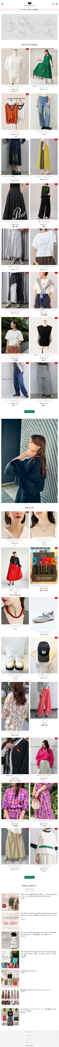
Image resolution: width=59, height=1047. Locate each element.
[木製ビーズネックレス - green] (43, 226)
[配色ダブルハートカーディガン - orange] (14, 780)
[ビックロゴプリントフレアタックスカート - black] (13, 226)
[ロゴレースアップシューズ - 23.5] (13, 680)
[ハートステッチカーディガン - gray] (12, 91)
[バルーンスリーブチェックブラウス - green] (16, 826)
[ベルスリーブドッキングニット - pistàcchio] (45, 871)
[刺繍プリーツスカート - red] (10, 595)
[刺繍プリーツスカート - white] (17, 595)
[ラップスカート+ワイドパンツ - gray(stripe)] (44, 405)
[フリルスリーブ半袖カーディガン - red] (15, 360)
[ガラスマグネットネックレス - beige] (16, 545)
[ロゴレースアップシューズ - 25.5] (16, 680)
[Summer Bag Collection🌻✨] (10, 978)
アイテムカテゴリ (29, 1031)
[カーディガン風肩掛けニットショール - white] (40, 315)
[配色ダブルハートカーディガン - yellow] (16, 780)
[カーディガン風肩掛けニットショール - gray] (42, 315)
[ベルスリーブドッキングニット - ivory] (42, 871)
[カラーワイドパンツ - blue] (43, 725)
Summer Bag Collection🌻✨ (29, 971)
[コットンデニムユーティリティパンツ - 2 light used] (16, 405)
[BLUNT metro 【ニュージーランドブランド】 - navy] (42, 590)
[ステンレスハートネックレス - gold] (43, 545)
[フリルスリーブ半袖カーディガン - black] (16, 360)
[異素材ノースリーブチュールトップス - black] (43, 360)
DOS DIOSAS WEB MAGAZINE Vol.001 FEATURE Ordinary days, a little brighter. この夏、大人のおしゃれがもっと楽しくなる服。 (38, 953)
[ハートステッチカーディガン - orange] (14, 91)
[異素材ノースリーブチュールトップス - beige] (44, 360)
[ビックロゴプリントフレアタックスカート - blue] (16, 226)
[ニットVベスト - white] (14, 136)
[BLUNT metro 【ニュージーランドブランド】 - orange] (47, 590)
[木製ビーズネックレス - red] (44, 226)
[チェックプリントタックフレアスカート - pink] (43, 826)
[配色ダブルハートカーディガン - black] (10, 780)
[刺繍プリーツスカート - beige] (14, 595)
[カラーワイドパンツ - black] (46, 725)
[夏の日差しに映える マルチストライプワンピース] (10, 998)
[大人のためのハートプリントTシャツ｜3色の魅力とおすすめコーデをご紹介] (10, 1017)
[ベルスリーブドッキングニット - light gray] (43, 871)
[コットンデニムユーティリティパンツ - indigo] (13, 405)
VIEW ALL (29, 889)
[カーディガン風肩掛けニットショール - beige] (47, 315)
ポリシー (29, 1039)
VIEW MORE (29, 411)
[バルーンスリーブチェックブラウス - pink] (13, 826)
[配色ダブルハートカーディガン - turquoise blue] (19, 780)
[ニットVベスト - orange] (16, 136)
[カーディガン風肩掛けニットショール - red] (43, 315)
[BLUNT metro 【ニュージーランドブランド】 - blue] (40, 590)
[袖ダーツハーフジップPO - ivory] (44, 780)
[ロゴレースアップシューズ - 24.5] (15, 680)
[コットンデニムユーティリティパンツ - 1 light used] (15, 405)
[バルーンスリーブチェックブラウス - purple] (15, 826)
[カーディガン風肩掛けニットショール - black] (45, 315)
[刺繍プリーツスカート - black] (16, 595)
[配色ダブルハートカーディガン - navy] (17, 780)
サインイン (29, 1042)
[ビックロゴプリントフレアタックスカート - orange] (15, 226)
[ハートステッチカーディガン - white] (16, 91)
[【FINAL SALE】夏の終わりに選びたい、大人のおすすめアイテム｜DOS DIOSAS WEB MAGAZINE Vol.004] (10, 902)
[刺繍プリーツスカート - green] (19, 595)
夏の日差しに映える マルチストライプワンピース (36, 990)
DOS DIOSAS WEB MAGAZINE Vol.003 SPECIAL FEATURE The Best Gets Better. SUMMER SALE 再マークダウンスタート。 (39, 915)
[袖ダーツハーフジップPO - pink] (43, 780)
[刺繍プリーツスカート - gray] (12, 595)
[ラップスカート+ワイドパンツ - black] (43, 405)
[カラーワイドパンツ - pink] (44, 725)
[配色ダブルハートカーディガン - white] (12, 780)
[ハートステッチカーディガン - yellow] (17, 91)
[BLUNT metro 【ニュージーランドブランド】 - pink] (43, 590)
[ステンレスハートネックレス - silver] (44, 545)
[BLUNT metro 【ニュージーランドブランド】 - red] (45, 590)
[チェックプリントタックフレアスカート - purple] (44, 826)
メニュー (29, 1035)
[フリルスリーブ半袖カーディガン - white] (13, 360)
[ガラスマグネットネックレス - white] (14, 545)
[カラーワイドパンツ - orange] (41, 725)
